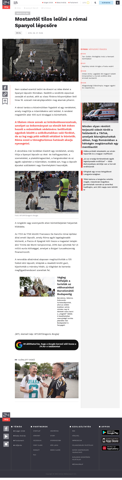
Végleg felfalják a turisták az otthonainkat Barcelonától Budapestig (65, 286)
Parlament (74, 2)
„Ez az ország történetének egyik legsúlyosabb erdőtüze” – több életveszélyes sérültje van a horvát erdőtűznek (100, 163)
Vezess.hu (37, 440)
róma (18, 8)
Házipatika (54, 431)
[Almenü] (16, 2)
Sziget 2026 (48, 2)
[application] (47, 380)
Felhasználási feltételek (82, 445)
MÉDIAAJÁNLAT (77, 464)
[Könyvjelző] (5, 101)
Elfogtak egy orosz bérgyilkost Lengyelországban (98, 172)
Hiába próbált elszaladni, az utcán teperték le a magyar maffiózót (99, 152)
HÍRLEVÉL (75, 436)
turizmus (47, 8)
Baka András (61, 2)
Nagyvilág (23, 13)
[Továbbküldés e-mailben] (5, 94)
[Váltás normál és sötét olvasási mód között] (95, 2)
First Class (37, 445)
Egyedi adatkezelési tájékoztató (80, 451)
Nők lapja (54, 445)
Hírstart (36, 436)
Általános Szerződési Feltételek (81, 458)
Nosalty (36, 450)
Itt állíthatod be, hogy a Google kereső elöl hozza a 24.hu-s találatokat (49, 345)
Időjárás (18, 445)
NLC (34, 455)
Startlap (36, 431)
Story (52, 436)
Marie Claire (55, 450)
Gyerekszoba (55, 440)
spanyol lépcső (32, 8)
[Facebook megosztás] (5, 87)
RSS (73, 431)
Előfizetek (106, 2)
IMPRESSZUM (77, 440)
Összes (103, 49)
